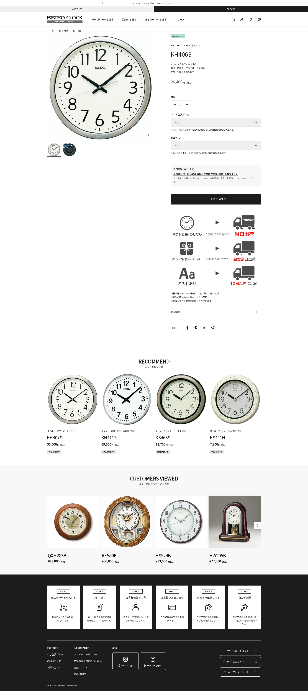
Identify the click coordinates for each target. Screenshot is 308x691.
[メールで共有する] (212, 328)
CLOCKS (231, 9)
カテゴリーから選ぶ (102, 19)
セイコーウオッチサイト (236, 651)
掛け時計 (63, 30)
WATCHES (77, 9)
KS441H (217, 437)
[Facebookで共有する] (187, 328)
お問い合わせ (54, 667)
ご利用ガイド (54, 661)
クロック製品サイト (233, 661)
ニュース (179, 19)
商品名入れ (176, 137)
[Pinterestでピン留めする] (196, 328)
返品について (81, 667)
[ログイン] (241, 19)
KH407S (54, 437)
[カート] (259, 19)
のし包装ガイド (55, 654)
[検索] (233, 19)
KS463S (163, 437)
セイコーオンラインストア (237, 672)
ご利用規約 (80, 674)
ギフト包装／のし (180, 114)
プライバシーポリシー (85, 654)
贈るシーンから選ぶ (156, 19)
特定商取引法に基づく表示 (88, 661)
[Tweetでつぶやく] (204, 328)
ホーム (50, 30)
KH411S (109, 437)
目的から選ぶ (129, 19)
